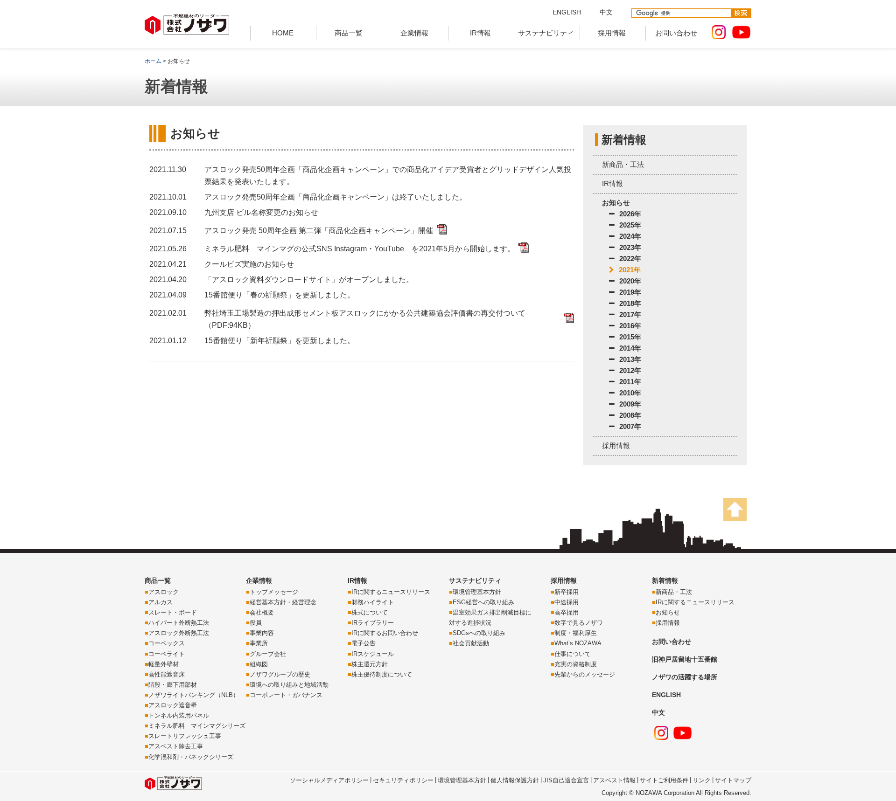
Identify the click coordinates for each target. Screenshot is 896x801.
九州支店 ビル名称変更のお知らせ (261, 212)
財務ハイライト (372, 602)
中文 (606, 12)
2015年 (630, 337)
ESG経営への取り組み (483, 602)
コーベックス (166, 643)
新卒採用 (566, 591)
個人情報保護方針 (514, 780)
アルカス (160, 602)
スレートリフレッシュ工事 (184, 735)
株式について (369, 612)
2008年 (630, 415)
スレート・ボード (172, 612)
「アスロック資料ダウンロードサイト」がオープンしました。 (308, 279)
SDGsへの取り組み (479, 632)
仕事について (572, 653)
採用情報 (612, 33)
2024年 (630, 236)
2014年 (630, 348)
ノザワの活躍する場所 (684, 677)
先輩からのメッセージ (584, 674)
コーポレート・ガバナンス (286, 694)
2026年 (630, 214)
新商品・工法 (623, 164)
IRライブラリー (372, 622)
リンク (702, 780)
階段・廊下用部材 (172, 684)
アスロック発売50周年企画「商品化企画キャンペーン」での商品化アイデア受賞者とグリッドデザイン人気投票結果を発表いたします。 (387, 176)
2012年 (630, 370)
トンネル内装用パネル (178, 715)
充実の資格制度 (575, 664)
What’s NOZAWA (578, 643)
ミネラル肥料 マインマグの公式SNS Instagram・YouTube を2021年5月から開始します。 (359, 249)
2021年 (630, 270)
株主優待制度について (381, 674)
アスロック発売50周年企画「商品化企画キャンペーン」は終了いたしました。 (335, 197)
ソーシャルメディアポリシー (329, 780)
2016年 (630, 326)
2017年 (630, 314)
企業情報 (414, 33)
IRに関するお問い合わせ (384, 632)
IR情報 (480, 33)
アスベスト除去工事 (175, 746)
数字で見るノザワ (578, 622)
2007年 (630, 426)
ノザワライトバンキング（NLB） (193, 694)
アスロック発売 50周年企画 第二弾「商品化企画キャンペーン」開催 (318, 231)
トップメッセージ (274, 591)
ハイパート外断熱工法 (178, 622)
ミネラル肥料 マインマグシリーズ (196, 725)
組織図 (259, 664)
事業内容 (262, 632)
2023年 (630, 247)
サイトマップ (733, 780)
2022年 (630, 258)
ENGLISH (567, 12)
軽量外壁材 (163, 664)
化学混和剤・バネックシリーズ (190, 756)
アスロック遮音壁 (172, 705)
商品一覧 (349, 33)
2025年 (630, 225)
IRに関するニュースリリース (390, 591)
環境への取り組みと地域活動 (289, 684)
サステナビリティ (546, 33)
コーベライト (166, 653)
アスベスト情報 (614, 780)
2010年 (630, 393)
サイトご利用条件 (664, 780)
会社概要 (262, 612)
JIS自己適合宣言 (566, 780)
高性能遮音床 (166, 674)
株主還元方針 (369, 664)
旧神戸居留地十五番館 (684, 659)
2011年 (630, 382)
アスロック (163, 591)
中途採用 (566, 602)
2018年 (630, 303)
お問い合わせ (676, 33)
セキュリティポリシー (403, 780)
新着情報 (665, 580)
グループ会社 (268, 653)
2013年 (630, 359)
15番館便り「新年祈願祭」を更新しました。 (279, 341)
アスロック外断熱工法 (178, 632)
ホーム (153, 61)
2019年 (630, 292)
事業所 (259, 643)
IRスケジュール (372, 653)
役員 (256, 622)
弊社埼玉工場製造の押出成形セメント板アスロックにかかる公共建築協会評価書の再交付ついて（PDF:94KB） (364, 319)
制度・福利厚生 (575, 632)
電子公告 (363, 643)
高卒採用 (566, 612)
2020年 (630, 281)
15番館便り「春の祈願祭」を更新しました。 (279, 295)
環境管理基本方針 (477, 591)
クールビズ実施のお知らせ (249, 264)
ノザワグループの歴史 (280, 674)
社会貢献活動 (471, 643)
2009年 (630, 404)
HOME (283, 33)
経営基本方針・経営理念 (283, 602)
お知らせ (616, 203)
